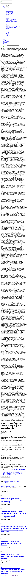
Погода (7, 32)
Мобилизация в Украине (11, 21)
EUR (4, 6)
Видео (4, 40)
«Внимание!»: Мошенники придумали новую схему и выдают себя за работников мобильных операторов (13, 570)
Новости (5, 9)
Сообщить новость (7, 43)
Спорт (7, 25)
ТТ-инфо (14, 575)
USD (4, 5)
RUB (4, 7)
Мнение (7, 33)
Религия (7, 28)
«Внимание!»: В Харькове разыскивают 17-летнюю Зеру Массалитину (11, 500)
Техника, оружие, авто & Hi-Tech (13, 26)
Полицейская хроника (11, 27)
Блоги (4, 39)
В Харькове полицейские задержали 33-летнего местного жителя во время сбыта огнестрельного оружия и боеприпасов (14, 529)
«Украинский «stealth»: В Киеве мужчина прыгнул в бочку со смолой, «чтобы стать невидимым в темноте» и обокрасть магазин (14, 514)
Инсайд (7, 36)
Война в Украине (9, 12)
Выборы (7, 18)
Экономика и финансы (11, 19)
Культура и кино (9, 23)
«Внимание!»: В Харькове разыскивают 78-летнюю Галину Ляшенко (12, 543)
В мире (7, 15)
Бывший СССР (9, 14)
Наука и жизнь (9, 20)
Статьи (4, 38)
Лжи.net (7, 34)
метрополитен (10, 481)
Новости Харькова (10, 13)
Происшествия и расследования (13, 22)
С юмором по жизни (10, 29)
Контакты (5, 42)
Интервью (8, 35)
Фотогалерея (6, 41)
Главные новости (9, 11)
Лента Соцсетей (9, 16)
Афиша (7, 31)
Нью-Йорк (16, 481)
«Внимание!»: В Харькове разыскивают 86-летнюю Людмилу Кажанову (13, 556)
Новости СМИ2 (4, 482)
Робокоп (5, 481)
